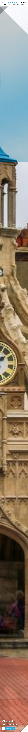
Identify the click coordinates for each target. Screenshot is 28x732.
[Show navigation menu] (24, 728)
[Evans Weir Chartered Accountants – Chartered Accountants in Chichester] (14, 3)
